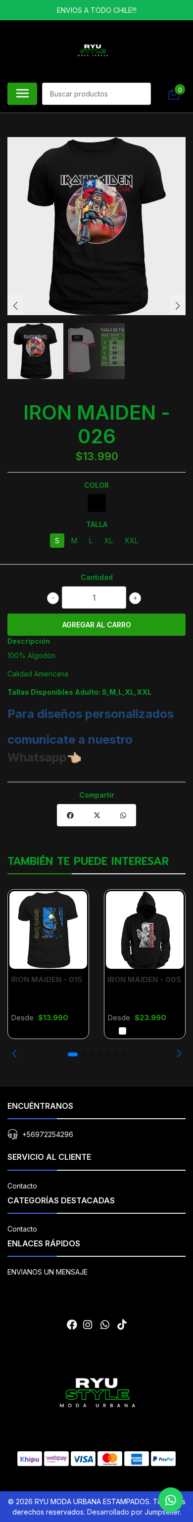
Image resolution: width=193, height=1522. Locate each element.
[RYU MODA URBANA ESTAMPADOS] (92, 50)
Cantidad (97, 577)
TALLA (96, 524)
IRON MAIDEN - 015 (46, 979)
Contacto (22, 1186)
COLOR (96, 485)
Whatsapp (37, 757)
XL (108, 540)
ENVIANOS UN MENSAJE (47, 1272)
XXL (131, 540)
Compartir (96, 795)
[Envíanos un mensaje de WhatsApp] (170, 1499)
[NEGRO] (96, 503)
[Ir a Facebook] (72, 1325)
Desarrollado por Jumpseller (133, 1512)
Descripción (28, 641)
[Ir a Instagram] (87, 1325)
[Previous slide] (15, 306)
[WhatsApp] (104, 1325)
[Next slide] (178, 306)
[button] (14, 1053)
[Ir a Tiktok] (121, 1325)
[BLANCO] (122, 1031)
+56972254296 (47, 1134)
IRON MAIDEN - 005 (144, 979)
